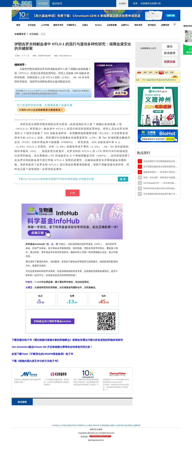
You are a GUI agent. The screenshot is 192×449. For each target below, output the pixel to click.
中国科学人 (72, 25)
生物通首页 (20, 34)
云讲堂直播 (112, 25)
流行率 (155, 80)
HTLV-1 (144, 80)
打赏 (72, 193)
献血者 (150, 80)
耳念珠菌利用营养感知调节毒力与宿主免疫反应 (165, 194)
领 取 (123, 179)
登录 (135, 3)
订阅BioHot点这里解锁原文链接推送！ (41, 110)
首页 (18, 25)
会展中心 (125, 25)
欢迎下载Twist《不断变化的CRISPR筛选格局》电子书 (42, 354)
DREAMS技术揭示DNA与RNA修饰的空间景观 (165, 188)
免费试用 (165, 25)
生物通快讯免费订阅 (150, 3)
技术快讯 (152, 25)
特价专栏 (138, 25)
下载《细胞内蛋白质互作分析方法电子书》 (36, 361)
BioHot (98, 25)
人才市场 (45, 25)
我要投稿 (169, 61)
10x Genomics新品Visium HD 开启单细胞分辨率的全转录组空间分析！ (52, 347)
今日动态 (32, 25)
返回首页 (57, 3)
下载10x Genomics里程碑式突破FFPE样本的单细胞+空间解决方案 (56, 179)
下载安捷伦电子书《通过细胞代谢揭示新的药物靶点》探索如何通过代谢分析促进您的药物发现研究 (67, 340)
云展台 (85, 25)
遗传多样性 (163, 80)
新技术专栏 (58, 25)
